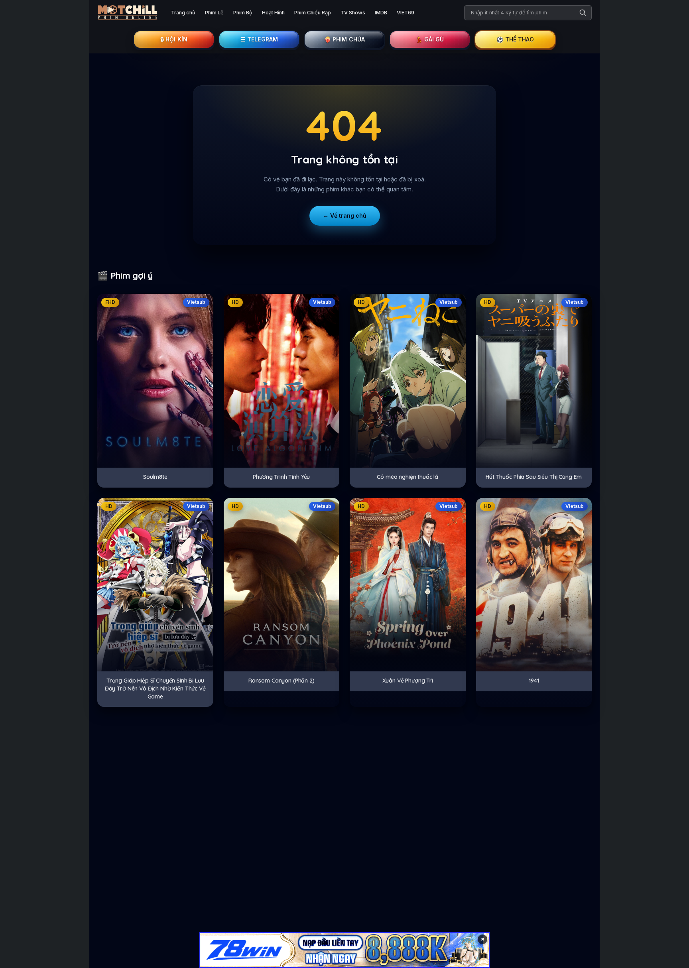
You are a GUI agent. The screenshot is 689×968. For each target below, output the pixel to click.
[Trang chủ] (127, 13)
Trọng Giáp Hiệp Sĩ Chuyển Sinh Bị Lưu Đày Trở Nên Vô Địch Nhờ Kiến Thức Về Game (155, 688)
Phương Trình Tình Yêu (281, 476)
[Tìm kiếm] (583, 13)
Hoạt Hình (273, 13)
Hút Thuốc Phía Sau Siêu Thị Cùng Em (534, 476)
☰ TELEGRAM (259, 39)
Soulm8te (155, 476)
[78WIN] (344, 950)
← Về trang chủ (344, 215)
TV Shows (353, 13)
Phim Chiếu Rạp (312, 13)
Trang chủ (183, 13)
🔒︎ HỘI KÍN (173, 39)
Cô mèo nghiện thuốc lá (407, 476)
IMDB (381, 13)
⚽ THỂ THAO (515, 39)
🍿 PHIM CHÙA (344, 39)
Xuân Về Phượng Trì (407, 680)
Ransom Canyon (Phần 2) (281, 680)
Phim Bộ (242, 13)
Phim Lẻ (214, 13)
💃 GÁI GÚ (429, 39)
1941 (534, 680)
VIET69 (405, 13)
